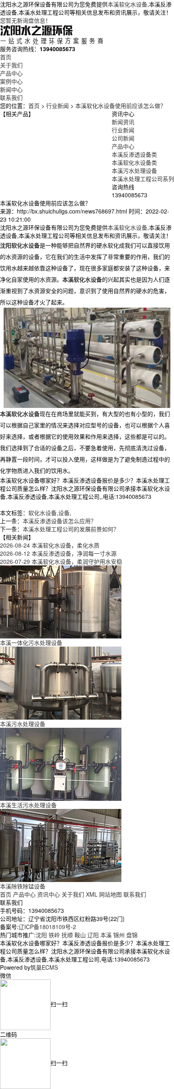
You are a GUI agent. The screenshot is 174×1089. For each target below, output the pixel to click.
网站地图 (110, 894)
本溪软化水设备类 (134, 162)
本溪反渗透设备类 (134, 154)
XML (92, 894)
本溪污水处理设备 (134, 170)
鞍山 (80, 935)
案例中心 (11, 81)
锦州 (119, 935)
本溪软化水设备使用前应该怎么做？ (120, 105)
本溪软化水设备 (127, 4)
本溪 (106, 935)
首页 (5, 57)
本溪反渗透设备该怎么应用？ (59, 521)
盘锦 (132, 935)
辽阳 (93, 935)
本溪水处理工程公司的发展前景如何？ (71, 529)
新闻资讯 (123, 122)
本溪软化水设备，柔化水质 (50, 545)
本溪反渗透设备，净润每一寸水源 (58, 553)
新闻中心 (11, 89)
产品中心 (11, 73)
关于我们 (11, 65)
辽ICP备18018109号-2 (47, 927)
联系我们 (11, 97)
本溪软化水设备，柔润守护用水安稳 (61, 561)
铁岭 (54, 935)
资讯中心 (48, 894)
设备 (64, 513)
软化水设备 (42, 513)
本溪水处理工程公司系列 (143, 179)
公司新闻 (123, 138)
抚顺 (67, 935)
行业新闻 (57, 105)
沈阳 (41, 935)
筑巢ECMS (44, 967)
